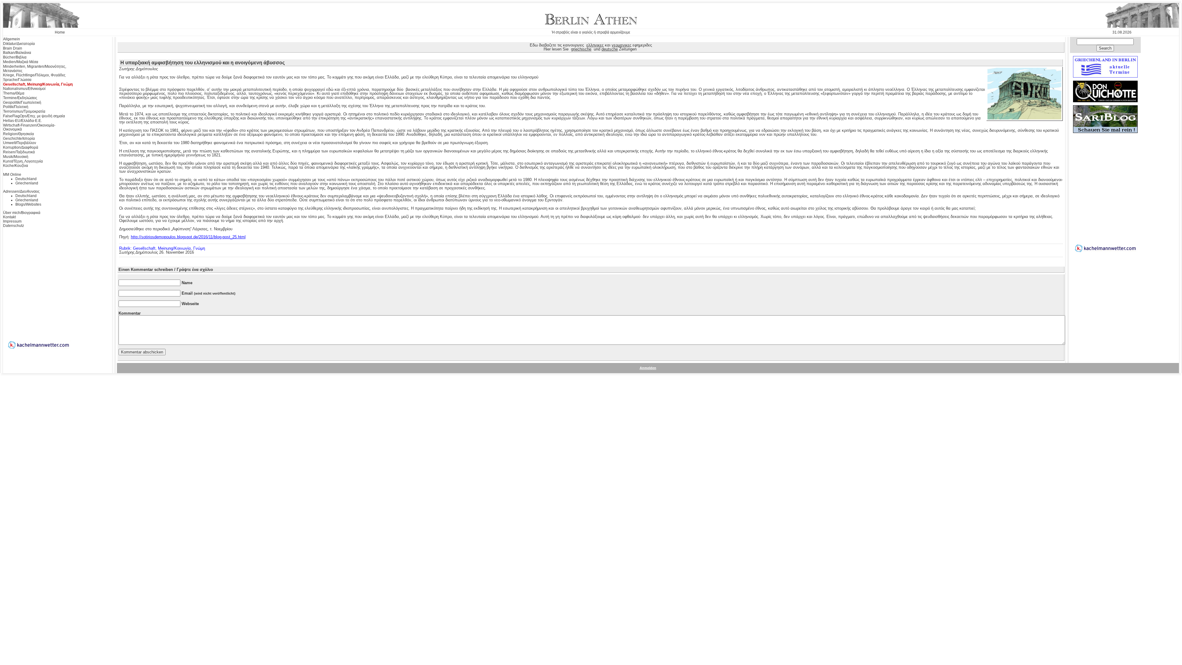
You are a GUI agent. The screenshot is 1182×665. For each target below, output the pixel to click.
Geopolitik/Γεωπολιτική (22, 102)
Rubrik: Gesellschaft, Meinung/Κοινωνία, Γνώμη (162, 248)
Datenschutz (13, 226)
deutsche (609, 49)
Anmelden (648, 368)
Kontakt (9, 217)
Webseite (190, 303)
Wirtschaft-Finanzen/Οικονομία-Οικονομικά (29, 127)
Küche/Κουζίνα (15, 165)
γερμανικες (621, 45)
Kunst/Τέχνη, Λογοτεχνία (23, 161)
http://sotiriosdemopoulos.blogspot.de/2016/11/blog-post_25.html (188, 237)
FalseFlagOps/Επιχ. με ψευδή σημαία (34, 116)
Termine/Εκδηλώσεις (20, 98)
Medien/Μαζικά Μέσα (20, 62)
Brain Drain (12, 48)
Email (208, 293)
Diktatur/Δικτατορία (19, 44)
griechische (581, 49)
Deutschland (26, 179)
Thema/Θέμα (13, 93)
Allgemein (11, 39)
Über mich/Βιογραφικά (21, 213)
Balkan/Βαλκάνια (17, 52)
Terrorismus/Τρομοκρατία (24, 111)
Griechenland (26, 183)
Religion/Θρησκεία (18, 134)
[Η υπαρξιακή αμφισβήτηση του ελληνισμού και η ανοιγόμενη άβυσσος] (1024, 118)
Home (60, 32)
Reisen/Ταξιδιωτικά (19, 152)
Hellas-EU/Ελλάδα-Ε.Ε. (22, 121)
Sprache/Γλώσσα (17, 80)
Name (187, 282)
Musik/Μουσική (15, 157)
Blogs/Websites (28, 204)
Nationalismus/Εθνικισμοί (24, 89)
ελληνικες (595, 45)
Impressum (12, 221)
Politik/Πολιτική (15, 107)
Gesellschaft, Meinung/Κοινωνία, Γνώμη (38, 84)
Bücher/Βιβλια (14, 57)
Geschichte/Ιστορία (19, 138)
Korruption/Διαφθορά (20, 147)
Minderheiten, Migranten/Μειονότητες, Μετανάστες (34, 68)
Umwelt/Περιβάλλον (19, 143)
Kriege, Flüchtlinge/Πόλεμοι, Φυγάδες (34, 75)
